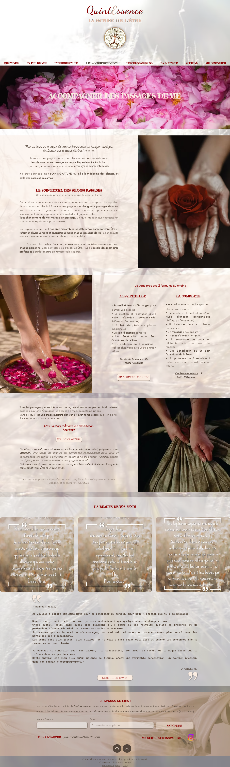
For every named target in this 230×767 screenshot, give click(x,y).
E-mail (94, 719)
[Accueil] (117, 748)
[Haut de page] (127, 748)
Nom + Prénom (45, 719)
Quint (99, 10)
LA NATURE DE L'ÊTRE (115, 20)
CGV (125, 765)
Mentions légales (111, 765)
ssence (130, 10)
